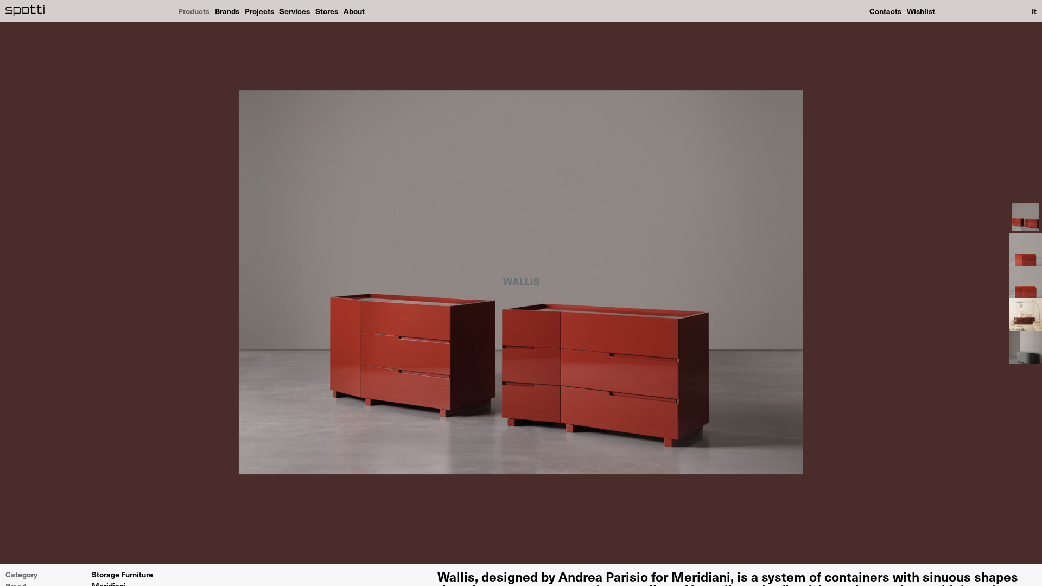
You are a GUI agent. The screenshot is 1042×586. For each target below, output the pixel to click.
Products (193, 10)
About (354, 10)
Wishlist (921, 11)
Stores (326, 10)
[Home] (25, 10)
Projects (259, 10)
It (1034, 11)
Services (294, 10)
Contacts (885, 11)
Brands (227, 10)
